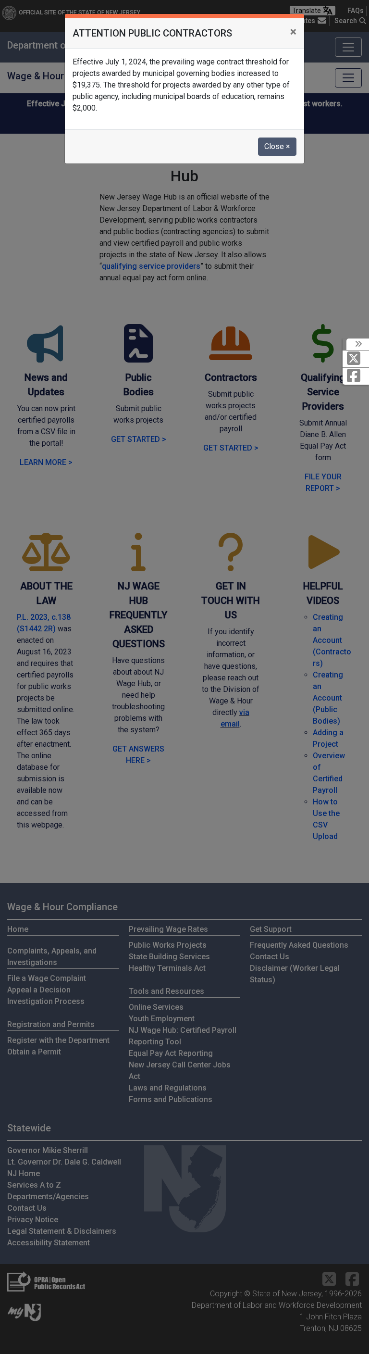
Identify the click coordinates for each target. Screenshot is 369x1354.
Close (277, 146)
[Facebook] (356, 376)
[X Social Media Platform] (356, 359)
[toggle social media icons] (357, 344)
